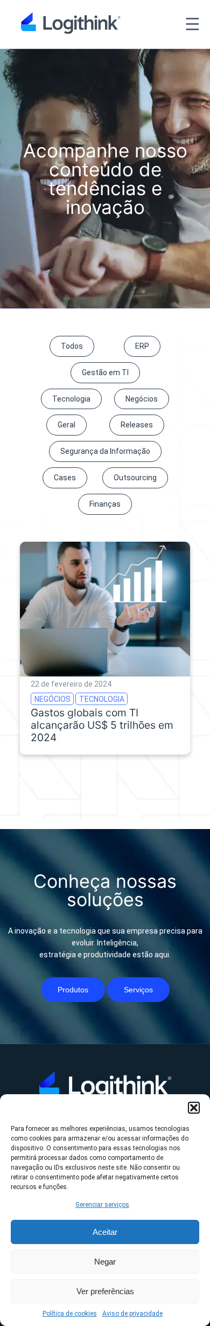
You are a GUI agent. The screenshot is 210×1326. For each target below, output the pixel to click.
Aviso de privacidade (132, 1313)
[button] (193, 1107)
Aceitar (105, 1232)
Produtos (73, 989)
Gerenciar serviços (102, 1204)
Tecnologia (71, 399)
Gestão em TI (105, 372)
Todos (72, 346)
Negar (105, 1261)
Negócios (141, 399)
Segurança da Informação (105, 451)
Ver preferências (105, 1291)
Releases (137, 424)
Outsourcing (135, 477)
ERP (142, 346)
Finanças (105, 504)
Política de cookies (70, 1313)
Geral (66, 424)
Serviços (138, 989)
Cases (65, 477)
